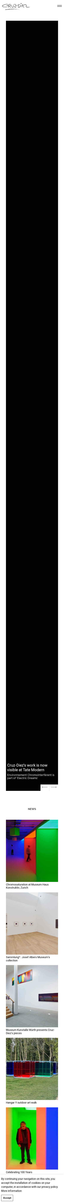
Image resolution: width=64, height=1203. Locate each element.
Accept (7, 1198)
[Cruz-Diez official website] (16, 5)
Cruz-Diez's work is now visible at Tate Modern (27, 767)
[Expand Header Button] (59, 6)
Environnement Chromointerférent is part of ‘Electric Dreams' (30, 776)
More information (11, 1191)
